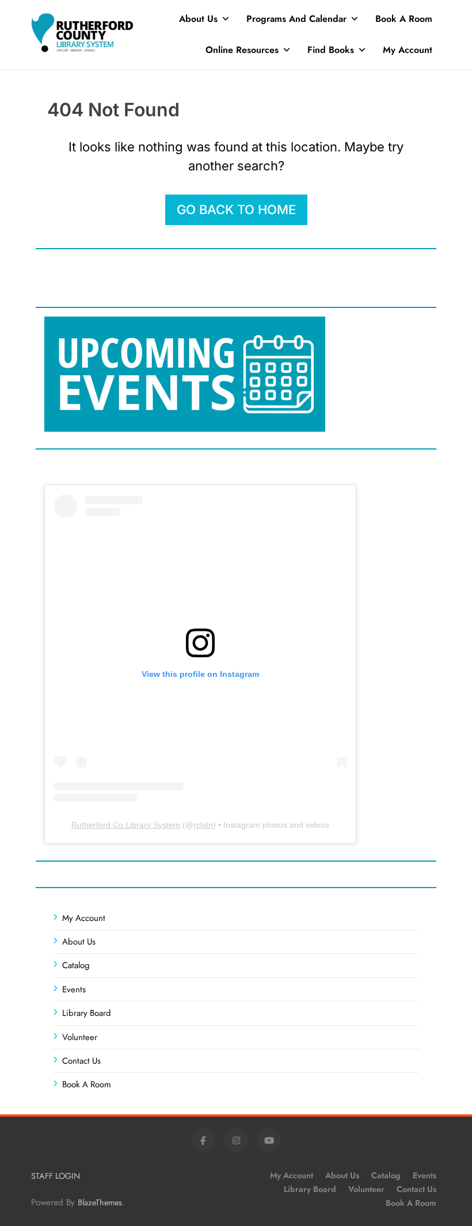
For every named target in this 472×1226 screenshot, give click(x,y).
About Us (198, 18)
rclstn (203, 824)
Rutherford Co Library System (125, 824)
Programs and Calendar (296, 18)
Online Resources (242, 49)
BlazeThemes (100, 1202)
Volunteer (79, 1037)
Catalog (76, 965)
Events (74, 989)
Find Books (330, 49)
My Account (407, 49)
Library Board (86, 1013)
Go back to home (236, 209)
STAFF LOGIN (55, 1176)
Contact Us (81, 1060)
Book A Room (403, 18)
